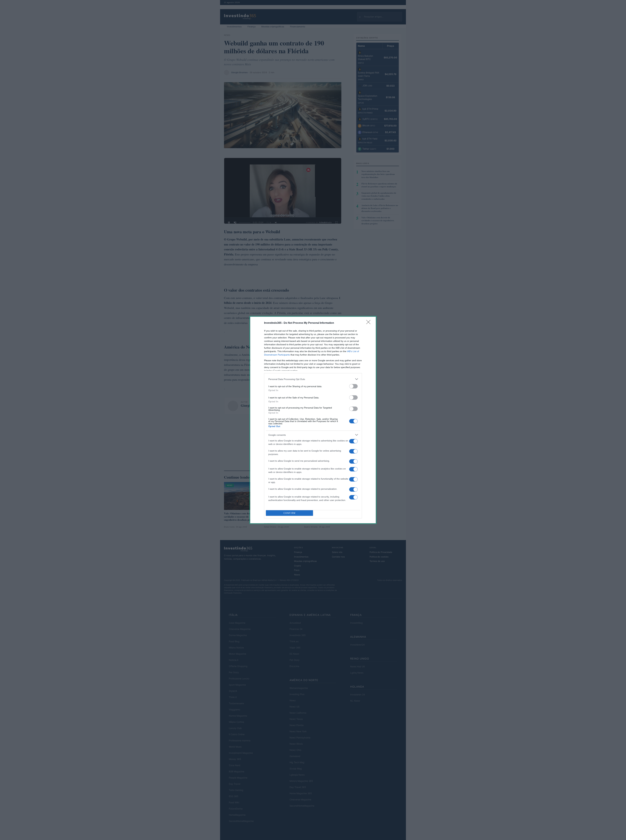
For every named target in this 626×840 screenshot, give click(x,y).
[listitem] (313, 379)
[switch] (353, 386)
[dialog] (313, 420)
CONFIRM (289, 513)
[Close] (369, 323)
